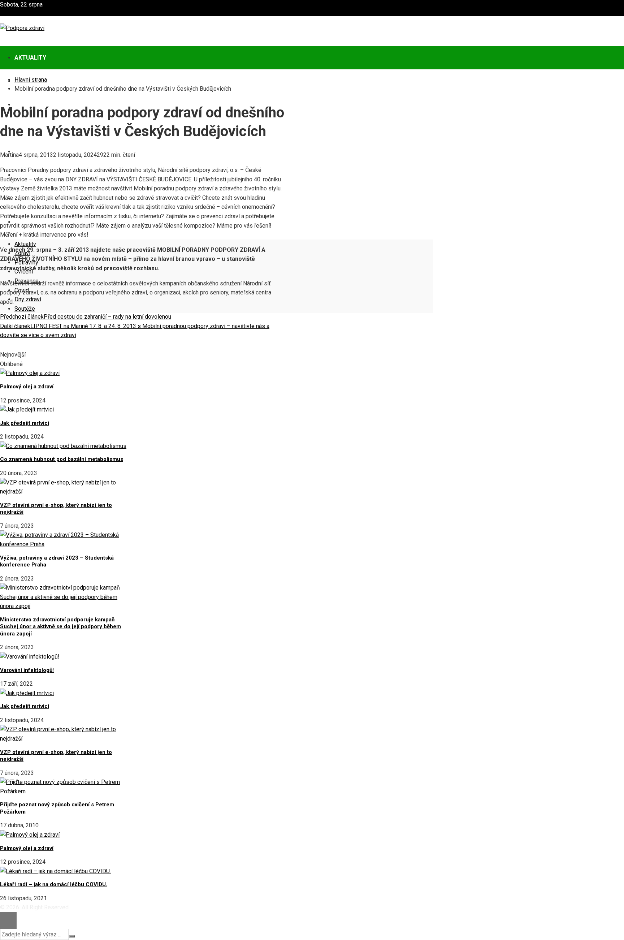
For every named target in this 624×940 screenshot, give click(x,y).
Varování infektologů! (27, 670)
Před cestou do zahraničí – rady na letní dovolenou (85, 316)
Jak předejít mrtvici (24, 423)
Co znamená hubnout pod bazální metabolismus (61, 459)
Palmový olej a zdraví (26, 386)
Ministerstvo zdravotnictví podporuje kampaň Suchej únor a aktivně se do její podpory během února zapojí (60, 626)
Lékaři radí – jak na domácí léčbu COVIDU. (53, 884)
